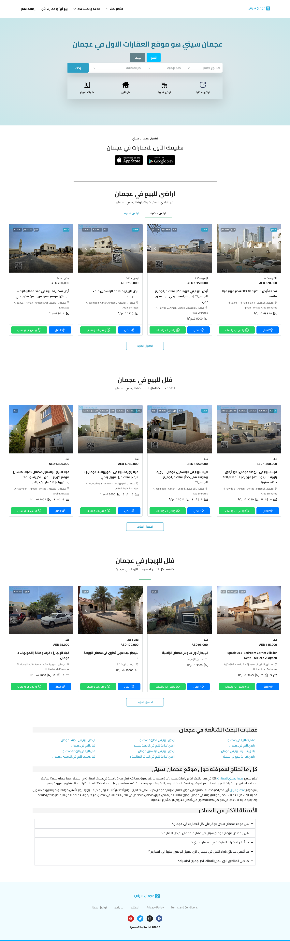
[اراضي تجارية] (164, 85)
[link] (249, 248)
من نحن (118, 907)
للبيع (233, 230)
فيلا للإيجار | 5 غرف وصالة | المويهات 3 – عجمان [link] (42, 655)
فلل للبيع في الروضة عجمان (79, 751)
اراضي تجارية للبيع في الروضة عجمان (154, 745)
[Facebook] (159, 918)
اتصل (266, 330)
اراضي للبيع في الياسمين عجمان (156, 751)
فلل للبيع (126, 92)
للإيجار (242, 591)
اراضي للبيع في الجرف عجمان (78, 740)
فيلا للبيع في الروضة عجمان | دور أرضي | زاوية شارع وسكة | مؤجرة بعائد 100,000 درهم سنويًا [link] (250, 477)
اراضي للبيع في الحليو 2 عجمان (157, 740)
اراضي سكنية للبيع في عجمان (238, 751)
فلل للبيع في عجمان (83, 745)
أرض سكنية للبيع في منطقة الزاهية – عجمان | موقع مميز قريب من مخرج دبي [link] (42, 293)
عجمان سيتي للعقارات (230, 778)
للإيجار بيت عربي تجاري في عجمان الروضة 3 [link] (110, 655)
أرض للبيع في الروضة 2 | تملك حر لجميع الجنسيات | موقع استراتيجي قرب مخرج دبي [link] (181, 296)
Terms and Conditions (184, 907)
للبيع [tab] (154, 57)
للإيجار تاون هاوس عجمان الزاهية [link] (185, 653)
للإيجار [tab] (137, 57)
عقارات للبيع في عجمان (241, 740)
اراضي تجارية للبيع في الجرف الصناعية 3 (152, 756)
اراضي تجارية (164, 92)
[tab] (158, 213)
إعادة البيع (166, 230)
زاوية (154, 411)
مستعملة (243, 411)
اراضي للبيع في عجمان (242, 745)
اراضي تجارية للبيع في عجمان (238, 756)
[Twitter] (140, 918)
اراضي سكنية (203, 92)
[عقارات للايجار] (87, 85)
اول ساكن (172, 411)
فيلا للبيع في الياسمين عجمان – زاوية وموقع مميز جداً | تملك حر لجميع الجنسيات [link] (182, 477)
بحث (78, 68)
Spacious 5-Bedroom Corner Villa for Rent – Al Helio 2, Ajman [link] (252, 655)
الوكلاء (135, 907)
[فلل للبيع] (126, 85)
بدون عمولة (233, 591)
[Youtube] (131, 918)
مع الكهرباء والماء (228, 411)
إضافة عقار (28, 9)
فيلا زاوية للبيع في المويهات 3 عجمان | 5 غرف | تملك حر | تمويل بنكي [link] (111, 474)
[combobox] (204, 67)
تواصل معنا (99, 907)
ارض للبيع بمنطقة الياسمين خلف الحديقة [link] (115, 293)
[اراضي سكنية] (203, 85)
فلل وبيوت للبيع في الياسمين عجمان (73, 756)
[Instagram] (150, 918)
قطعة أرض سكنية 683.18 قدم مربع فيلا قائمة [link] (249, 293)
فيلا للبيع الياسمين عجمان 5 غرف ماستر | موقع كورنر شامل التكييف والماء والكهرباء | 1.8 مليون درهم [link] (41, 477)
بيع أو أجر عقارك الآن (54, 9)
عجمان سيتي (237, 790)
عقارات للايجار (87, 92)
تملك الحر (225, 230)
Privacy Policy (155, 907)
